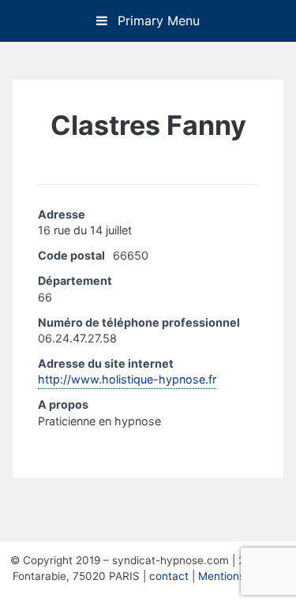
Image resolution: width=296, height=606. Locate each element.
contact (169, 576)
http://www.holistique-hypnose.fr (127, 379)
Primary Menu (157, 20)
